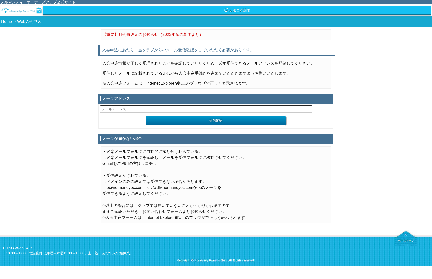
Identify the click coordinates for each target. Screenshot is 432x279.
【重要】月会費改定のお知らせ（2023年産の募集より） (153, 34)
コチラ (151, 163)
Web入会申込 (29, 21)
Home (6, 21)
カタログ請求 (240, 10)
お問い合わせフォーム (162, 211)
